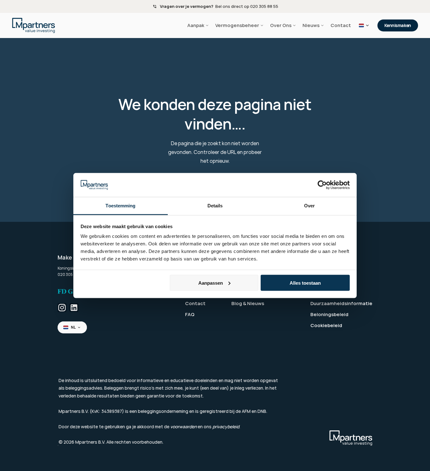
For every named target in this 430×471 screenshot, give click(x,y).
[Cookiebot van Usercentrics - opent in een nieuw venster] (322, 185)
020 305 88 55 (70, 274)
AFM (246, 411)
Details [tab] (215, 205)
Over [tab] (309, 205)
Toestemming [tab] (120, 205)
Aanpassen (210, 282)
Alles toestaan (305, 282)
